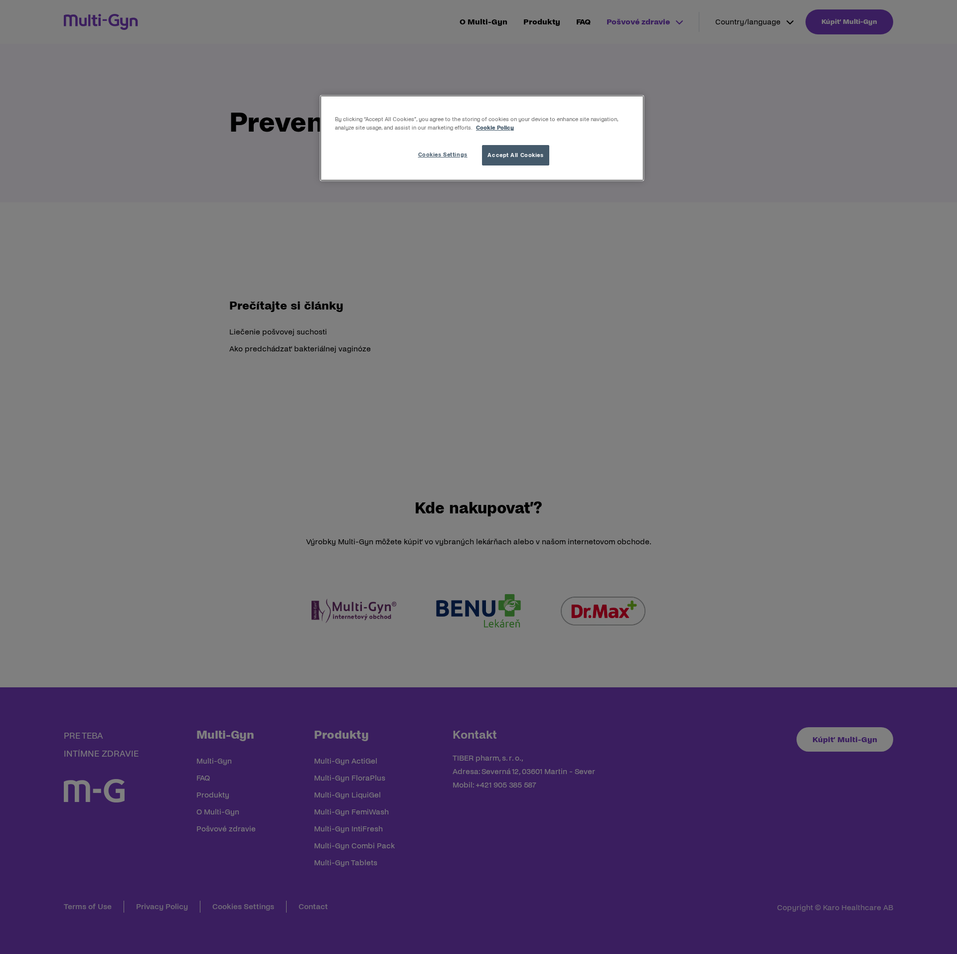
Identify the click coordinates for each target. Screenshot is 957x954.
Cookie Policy (495, 128)
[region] (482, 138)
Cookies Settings (443, 155)
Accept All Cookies (515, 155)
